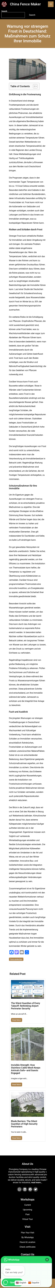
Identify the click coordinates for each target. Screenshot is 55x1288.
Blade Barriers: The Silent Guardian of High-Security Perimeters (24, 1124)
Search (4, 11)
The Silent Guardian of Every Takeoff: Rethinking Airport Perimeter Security (25, 1006)
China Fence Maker (25, 4)
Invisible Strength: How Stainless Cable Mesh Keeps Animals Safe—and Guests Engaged (25, 1069)
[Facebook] (30, 1189)
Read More (16, 1020)
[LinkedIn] (25, 1189)
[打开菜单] (51, 4)
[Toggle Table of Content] (34, 86)
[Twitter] (35, 1189)
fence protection (16, 959)
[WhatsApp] (19, 1189)
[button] (47, 1259)
